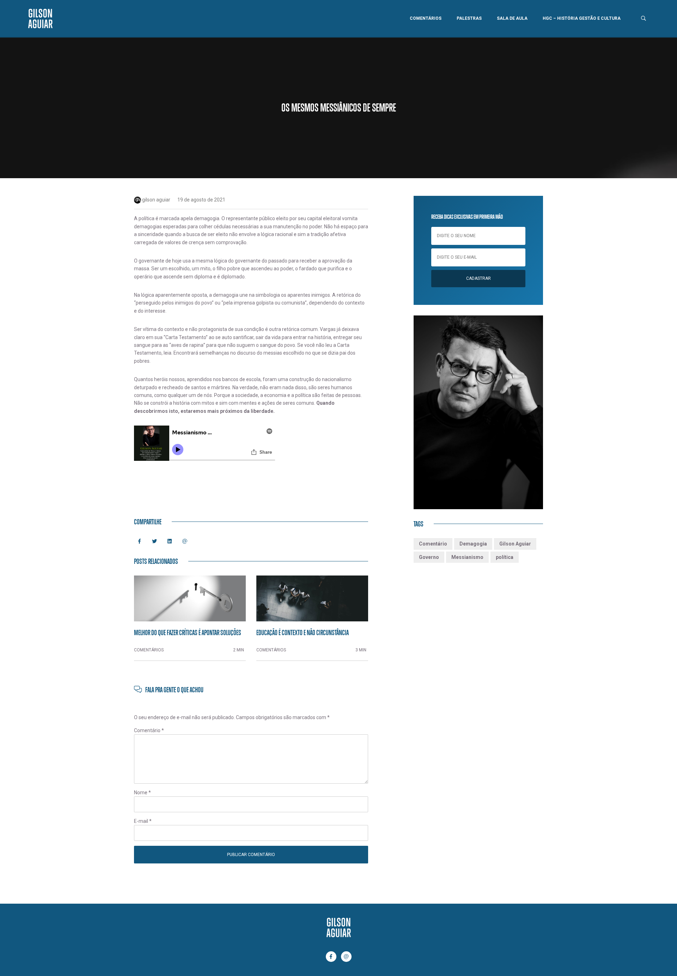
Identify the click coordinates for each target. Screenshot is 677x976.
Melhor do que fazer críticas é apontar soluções (187, 632)
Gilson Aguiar (515, 544)
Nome (142, 792)
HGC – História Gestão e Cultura (582, 18)
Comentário (149, 730)
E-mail (143, 821)
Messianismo (467, 557)
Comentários (425, 18)
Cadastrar (478, 278)
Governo (429, 557)
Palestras (469, 18)
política (504, 557)
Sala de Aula (512, 18)
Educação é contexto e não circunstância (302, 632)
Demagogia (473, 544)
